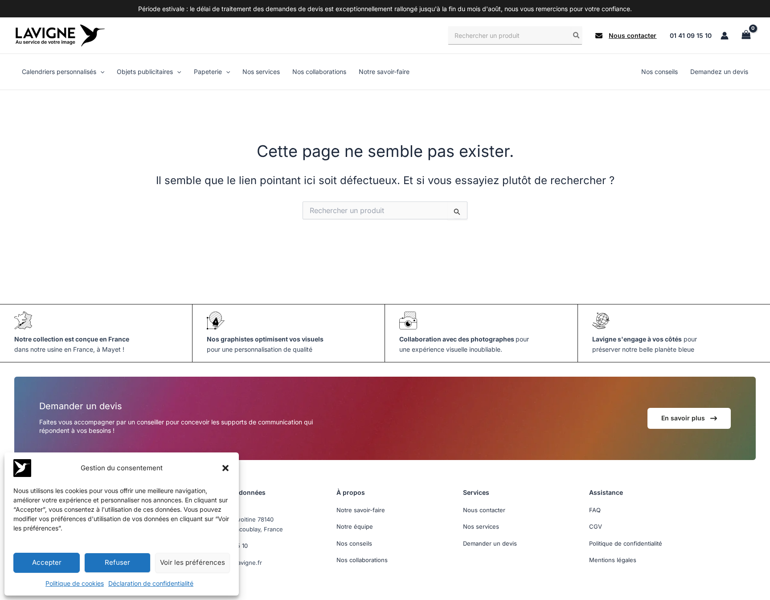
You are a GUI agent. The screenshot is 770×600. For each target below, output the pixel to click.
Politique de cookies (74, 583)
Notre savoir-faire (360, 510)
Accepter (46, 562)
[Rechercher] (576, 35)
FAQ (595, 510)
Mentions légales (612, 559)
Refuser (117, 562)
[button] (225, 468)
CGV (595, 526)
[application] (100, 71)
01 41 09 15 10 (691, 35)
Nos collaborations (362, 559)
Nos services (481, 526)
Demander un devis (490, 543)
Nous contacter (484, 510)
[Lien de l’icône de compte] (725, 36)
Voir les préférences (192, 562)
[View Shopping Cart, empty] (745, 35)
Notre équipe (354, 526)
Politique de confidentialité (625, 543)
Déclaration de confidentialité (150, 583)
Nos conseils (354, 543)
